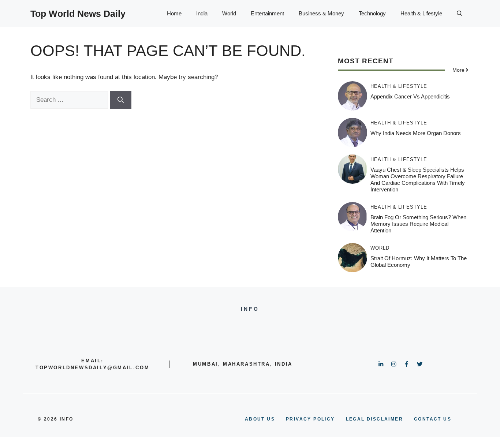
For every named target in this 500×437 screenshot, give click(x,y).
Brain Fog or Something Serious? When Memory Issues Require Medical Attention (418, 224)
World (229, 13)
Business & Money (321, 13)
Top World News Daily (78, 13)
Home (174, 13)
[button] (459, 14)
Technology (372, 13)
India (202, 13)
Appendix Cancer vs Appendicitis (410, 96)
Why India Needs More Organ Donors (415, 133)
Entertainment (267, 13)
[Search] (120, 100)
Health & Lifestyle (421, 13)
